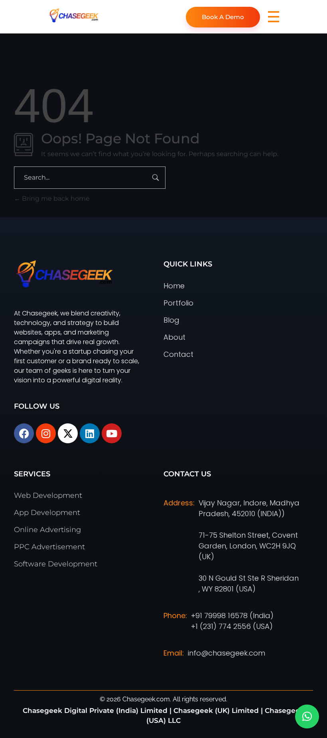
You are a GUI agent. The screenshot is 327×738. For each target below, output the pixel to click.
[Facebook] (24, 433)
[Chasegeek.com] (99, 15)
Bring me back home (55, 198)
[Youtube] (112, 433)
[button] (307, 716)
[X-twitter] (68, 433)
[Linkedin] (90, 433)
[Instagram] (46, 433)
